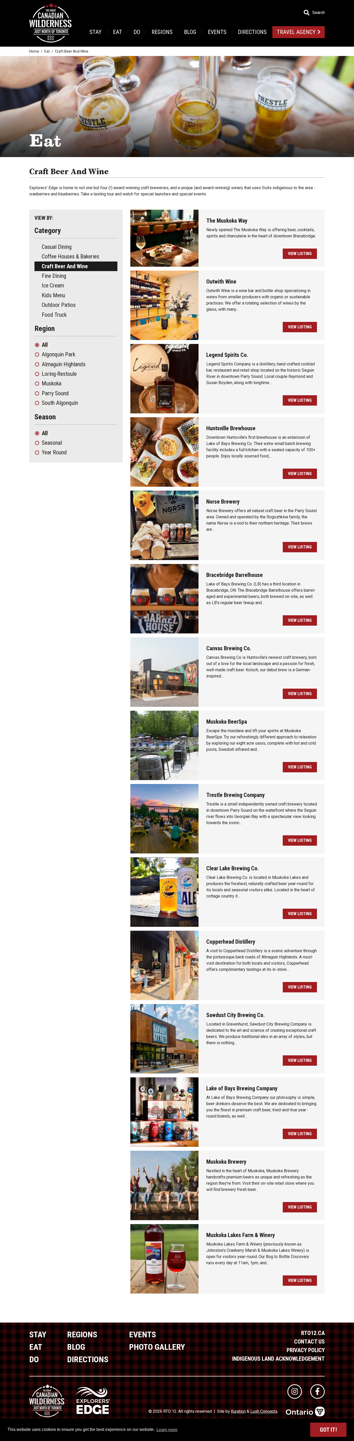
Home (34, 51)
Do (136, 32)
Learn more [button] (167, 1430)
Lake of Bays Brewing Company (242, 1088)
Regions (162, 32)
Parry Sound (55, 393)
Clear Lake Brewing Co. (232, 868)
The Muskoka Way (226, 220)
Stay (95, 32)
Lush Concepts (264, 1411)
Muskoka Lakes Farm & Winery (240, 1235)
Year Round (54, 452)
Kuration (238, 1411)
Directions (252, 32)
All (45, 345)
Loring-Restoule (59, 374)
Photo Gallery (157, 1347)
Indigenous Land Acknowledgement (278, 1358)
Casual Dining (57, 247)
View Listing (300, 253)
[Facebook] (317, 1391)
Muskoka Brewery (226, 1162)
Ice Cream (53, 285)
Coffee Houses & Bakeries (70, 256)
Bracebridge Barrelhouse (234, 575)
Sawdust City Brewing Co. (235, 1015)
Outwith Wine (221, 281)
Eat (117, 32)
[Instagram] (294, 1391)
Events (217, 32)
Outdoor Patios (59, 305)
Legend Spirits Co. (227, 355)
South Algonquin (60, 403)
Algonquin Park (58, 354)
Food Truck (54, 315)
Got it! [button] (328, 1429)
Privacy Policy (306, 1350)
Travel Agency (296, 32)
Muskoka (51, 383)
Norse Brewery (223, 501)
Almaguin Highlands (64, 364)
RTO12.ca (313, 1333)
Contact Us (309, 1341)
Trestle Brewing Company (235, 795)
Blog (190, 32)
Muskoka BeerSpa (226, 721)
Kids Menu (53, 295)
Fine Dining (54, 276)
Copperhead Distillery (230, 941)
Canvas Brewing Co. (228, 648)
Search (318, 13)
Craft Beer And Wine (65, 266)
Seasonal (52, 443)
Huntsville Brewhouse (231, 428)
